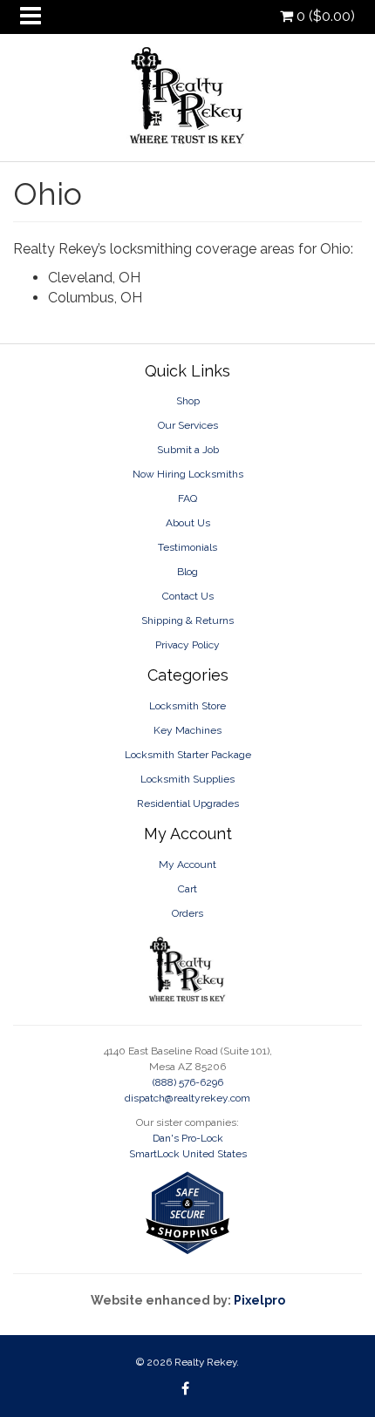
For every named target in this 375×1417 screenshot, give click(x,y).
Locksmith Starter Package (188, 755)
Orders (187, 913)
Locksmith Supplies (187, 779)
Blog (187, 572)
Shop (188, 401)
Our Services (188, 425)
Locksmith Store (187, 706)
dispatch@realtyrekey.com (187, 1098)
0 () (324, 16)
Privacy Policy (187, 645)
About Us (188, 523)
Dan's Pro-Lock (188, 1138)
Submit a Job (188, 450)
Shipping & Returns (187, 620)
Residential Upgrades (188, 803)
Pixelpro (259, 1300)
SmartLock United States (188, 1154)
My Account (187, 864)
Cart (187, 889)
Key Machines (187, 730)
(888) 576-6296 (188, 1082)
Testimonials (187, 547)
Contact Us (188, 596)
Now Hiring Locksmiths (188, 474)
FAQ (187, 498)
